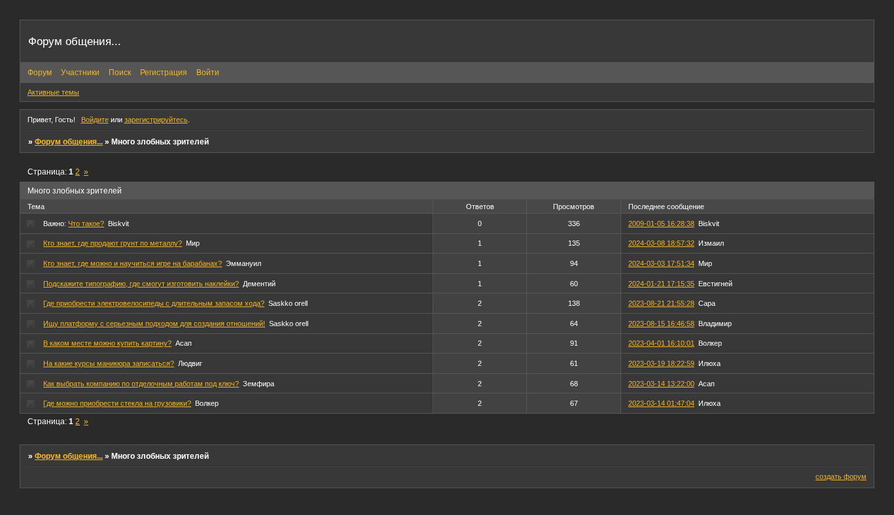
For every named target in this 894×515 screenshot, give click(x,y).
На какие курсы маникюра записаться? (108, 363)
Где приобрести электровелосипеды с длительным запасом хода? (153, 303)
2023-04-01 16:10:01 (661, 343)
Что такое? (86, 223)
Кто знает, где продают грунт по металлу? (112, 243)
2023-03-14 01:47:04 (661, 403)
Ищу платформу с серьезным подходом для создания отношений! (154, 323)
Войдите (95, 120)
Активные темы (53, 92)
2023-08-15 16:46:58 (661, 323)
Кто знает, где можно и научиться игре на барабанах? (132, 263)
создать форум (841, 476)
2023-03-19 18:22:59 (661, 363)
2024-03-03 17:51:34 (661, 263)
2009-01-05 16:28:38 (661, 223)
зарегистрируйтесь (156, 120)
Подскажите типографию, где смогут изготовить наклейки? (141, 284)
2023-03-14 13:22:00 (661, 384)
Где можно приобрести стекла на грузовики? (117, 403)
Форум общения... (69, 141)
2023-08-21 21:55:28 (661, 303)
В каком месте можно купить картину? (107, 343)
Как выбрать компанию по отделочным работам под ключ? (141, 384)
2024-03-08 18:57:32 (661, 243)
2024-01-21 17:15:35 (661, 284)
